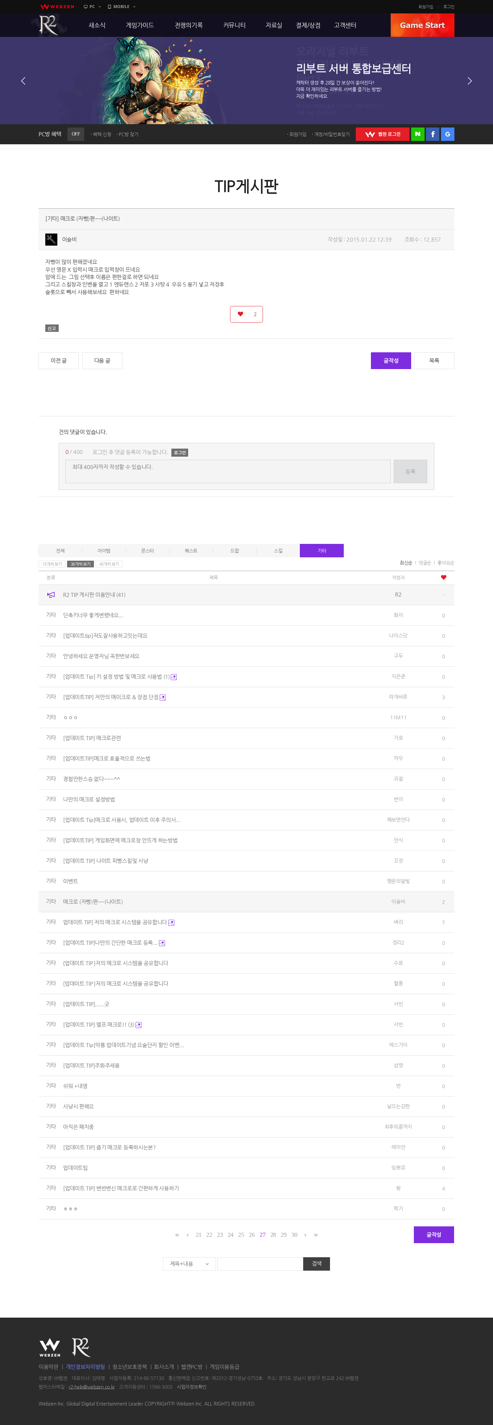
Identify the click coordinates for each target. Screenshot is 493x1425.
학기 (398, 1208)
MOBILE (121, 6)
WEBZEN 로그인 (382, 134)
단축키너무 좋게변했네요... (93, 615)
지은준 (398, 676)
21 (199, 1234)
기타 (322, 550)
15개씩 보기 (52, 564)
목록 (434, 360)
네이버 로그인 (418, 134)
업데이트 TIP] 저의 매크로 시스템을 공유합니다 (115, 922)
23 (220, 1234)
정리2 (398, 942)
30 (294, 1234)
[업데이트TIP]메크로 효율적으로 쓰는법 (106, 758)
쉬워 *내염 (75, 1086)
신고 (52, 328)
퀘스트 (191, 550)
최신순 (406, 562)
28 (273, 1234)
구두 (398, 656)
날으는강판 (398, 1106)
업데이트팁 (75, 1168)
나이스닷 (398, 635)
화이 (398, 615)
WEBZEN (50, 1347)
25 (241, 1234)
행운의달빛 (398, 881)
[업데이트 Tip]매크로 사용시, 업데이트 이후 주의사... (121, 820)
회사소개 (164, 1367)
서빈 (398, 1004)
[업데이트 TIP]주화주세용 (91, 1065)
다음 (469, 80)
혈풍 (398, 983)
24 (230, 1234)
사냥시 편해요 (78, 1106)
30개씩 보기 (81, 564)
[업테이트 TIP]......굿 (86, 1004)
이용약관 (48, 1367)
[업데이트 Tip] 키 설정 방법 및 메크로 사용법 (116, 676)
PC (92, 6)
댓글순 (425, 562)
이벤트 (70, 881)
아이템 (104, 550)
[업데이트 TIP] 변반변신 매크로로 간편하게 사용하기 (121, 1188)
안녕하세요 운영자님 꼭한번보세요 (101, 656)
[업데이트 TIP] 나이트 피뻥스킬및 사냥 (105, 861)
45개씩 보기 (109, 564)
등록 (410, 471)
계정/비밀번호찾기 (332, 134)
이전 (23, 80)
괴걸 (398, 778)
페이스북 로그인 (432, 134)
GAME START (422, 25)
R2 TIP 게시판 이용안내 (94, 595)
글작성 (391, 360)
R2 (49, 25)
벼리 (398, 922)
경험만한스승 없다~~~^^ (91, 779)
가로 (398, 738)
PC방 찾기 (128, 134)
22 (209, 1234)
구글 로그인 (447, 134)
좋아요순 (445, 562)
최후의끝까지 (398, 1126)
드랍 (234, 550)
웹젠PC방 (192, 1367)
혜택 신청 (102, 134)
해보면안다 (398, 819)
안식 (398, 840)
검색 (317, 1263)
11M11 (398, 717)
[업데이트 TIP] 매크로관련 (92, 738)
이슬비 (69, 239)
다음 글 (102, 360)
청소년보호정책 (129, 1367)
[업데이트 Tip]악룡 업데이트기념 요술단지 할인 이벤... (123, 1045)
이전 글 (59, 360)
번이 (398, 799)
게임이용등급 (224, 1367)
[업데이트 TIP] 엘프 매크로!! (98, 1024)
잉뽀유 (398, 1167)
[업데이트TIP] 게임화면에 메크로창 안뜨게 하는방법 (120, 840)
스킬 (278, 550)
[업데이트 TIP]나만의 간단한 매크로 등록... (111, 942)
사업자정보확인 (192, 1386)
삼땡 (398, 1065)
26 (252, 1234)
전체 (60, 550)
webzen (57, 6)
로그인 (448, 6)
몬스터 (147, 550)
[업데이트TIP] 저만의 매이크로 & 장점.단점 (111, 697)
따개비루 (398, 697)
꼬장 (398, 860)
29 (283, 1234)
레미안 (398, 1147)
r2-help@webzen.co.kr (92, 1386)
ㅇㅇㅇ (70, 717)
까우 (398, 758)
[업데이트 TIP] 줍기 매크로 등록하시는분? (109, 1147)
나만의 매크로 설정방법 (89, 799)
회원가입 (426, 6)
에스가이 (398, 1045)
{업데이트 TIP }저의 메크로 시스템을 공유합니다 (115, 963)
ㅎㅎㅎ (70, 1209)
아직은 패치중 (78, 1127)
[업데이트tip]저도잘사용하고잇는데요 (105, 635)
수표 (398, 963)
